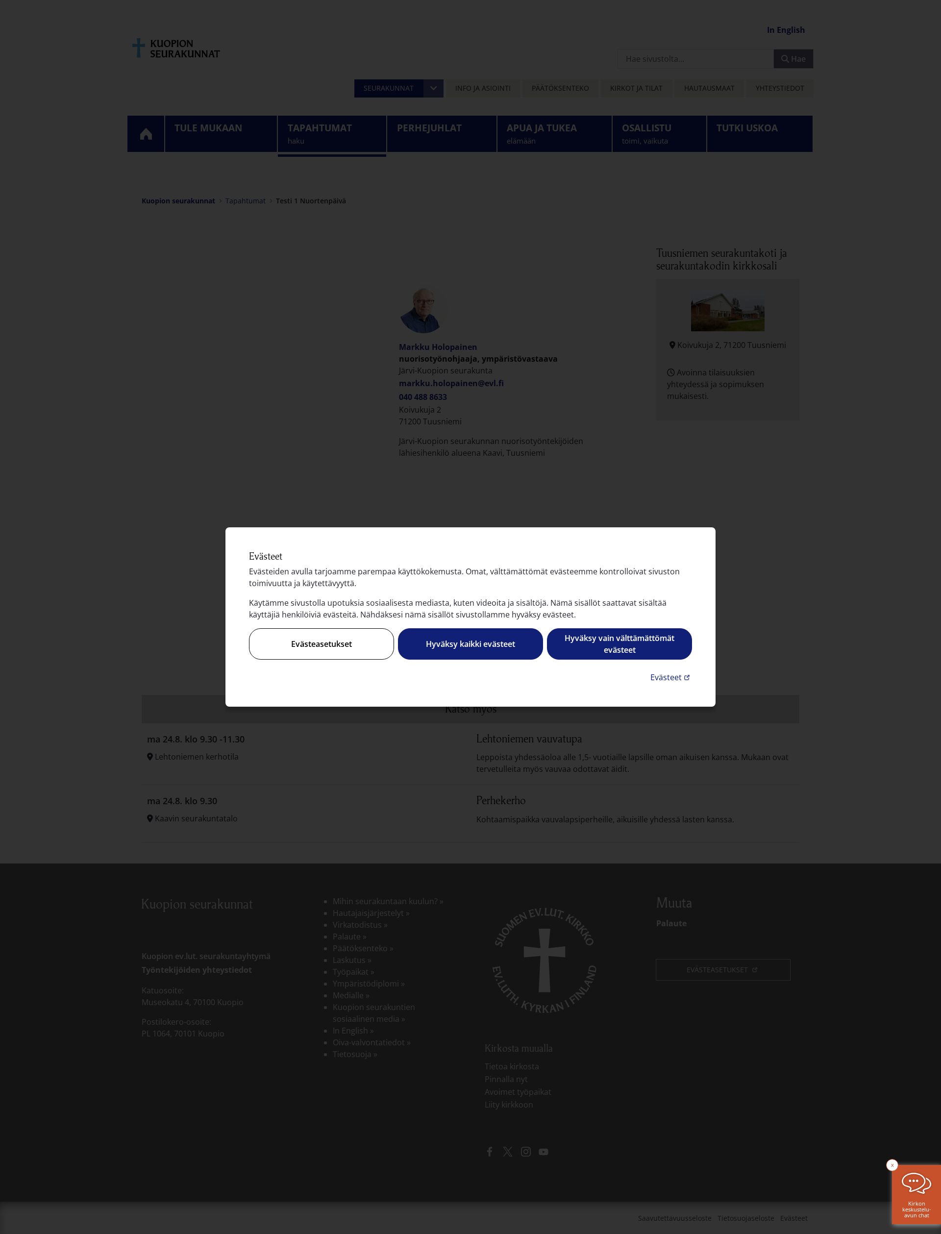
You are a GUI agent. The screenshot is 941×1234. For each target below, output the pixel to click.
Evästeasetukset (321, 644)
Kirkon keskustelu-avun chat (916, 1209)
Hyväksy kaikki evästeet (470, 644)
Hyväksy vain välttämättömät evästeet (619, 644)
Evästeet (671, 677)
